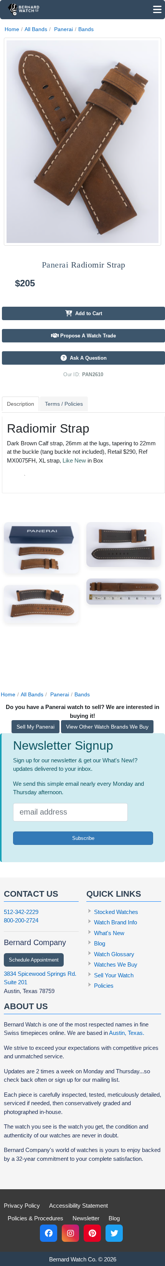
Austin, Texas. (126, 1033)
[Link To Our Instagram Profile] (70, 1233)
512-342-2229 (21, 912)
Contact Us (31, 894)
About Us (26, 1006)
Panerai (63, 29)
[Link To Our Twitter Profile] (114, 1233)
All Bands (36, 29)
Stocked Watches (116, 912)
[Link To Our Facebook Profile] (48, 1233)
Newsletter (86, 1218)
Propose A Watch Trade (87, 336)
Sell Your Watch (114, 975)
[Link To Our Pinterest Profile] (92, 1233)
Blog (99, 943)
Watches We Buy (115, 964)
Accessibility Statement (78, 1205)
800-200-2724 (21, 920)
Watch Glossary (114, 954)
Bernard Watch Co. (73, 1259)
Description (20, 404)
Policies (104, 985)
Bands (86, 29)
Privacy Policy (22, 1205)
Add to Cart (87, 313)
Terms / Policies (64, 404)
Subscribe (83, 838)
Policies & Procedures (35, 1218)
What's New (109, 933)
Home (12, 29)
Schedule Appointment (34, 960)
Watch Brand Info (115, 922)
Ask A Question (87, 358)
